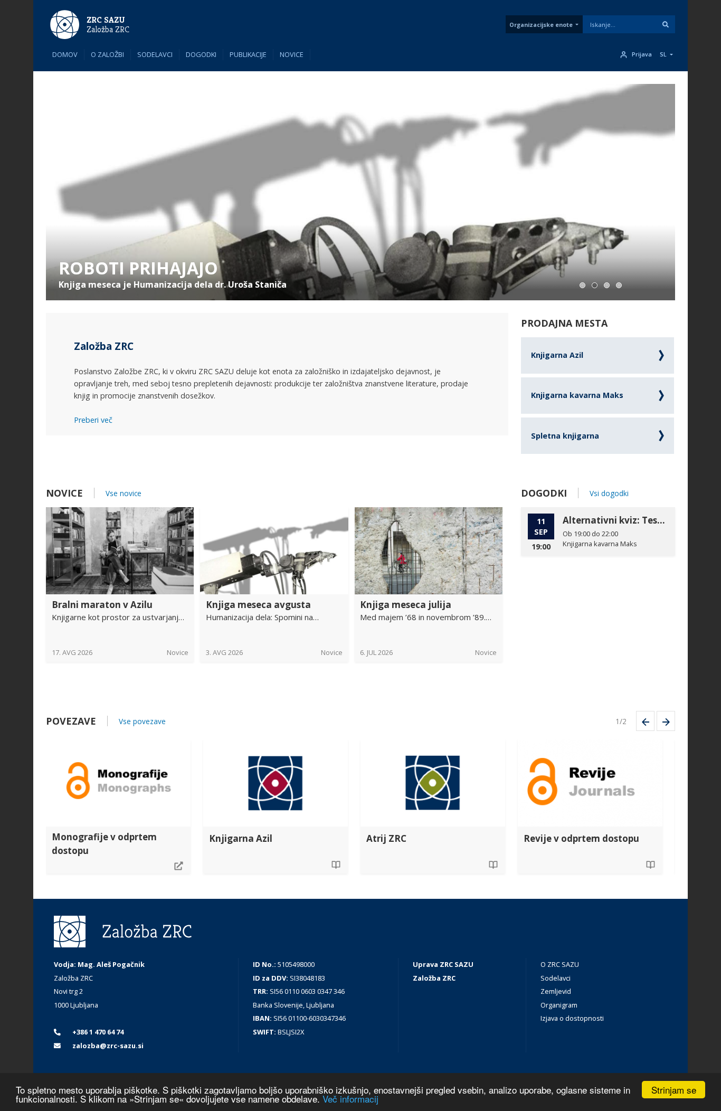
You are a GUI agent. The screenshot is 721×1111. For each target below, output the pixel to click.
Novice (291, 54)
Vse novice (123, 493)
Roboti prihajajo (138, 268)
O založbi (107, 54)
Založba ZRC (108, 29)
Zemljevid (555, 991)
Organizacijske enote (541, 25)
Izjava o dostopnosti (572, 1018)
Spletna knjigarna (565, 436)
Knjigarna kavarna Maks (577, 395)
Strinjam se (673, 1089)
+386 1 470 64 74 (97, 1032)
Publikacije (248, 54)
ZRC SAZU (106, 20)
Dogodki (201, 54)
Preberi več (93, 420)
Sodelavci (155, 54)
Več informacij (350, 1098)
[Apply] (665, 24)
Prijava (642, 54)
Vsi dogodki (609, 493)
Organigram (558, 1005)
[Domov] (64, 24)
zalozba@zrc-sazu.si (107, 1045)
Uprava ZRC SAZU (443, 964)
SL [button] (663, 54)
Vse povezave (142, 721)
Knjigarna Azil (557, 355)
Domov (65, 54)
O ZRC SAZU (559, 964)
